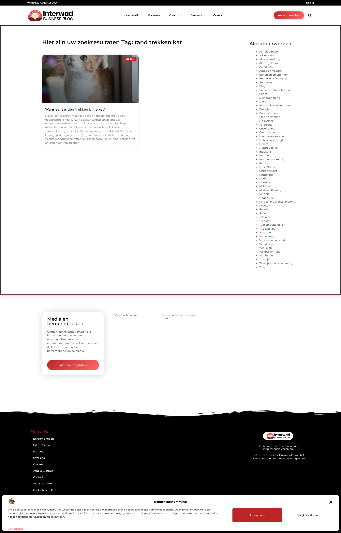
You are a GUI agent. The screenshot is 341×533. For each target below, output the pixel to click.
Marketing (266, 174)
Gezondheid (267, 128)
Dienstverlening (269, 97)
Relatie (263, 209)
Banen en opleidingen (274, 74)
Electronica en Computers (276, 105)
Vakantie (265, 232)
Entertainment (269, 113)
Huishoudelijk (268, 147)
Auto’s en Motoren (271, 70)
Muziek (264, 193)
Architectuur (267, 67)
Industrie (265, 151)
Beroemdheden (43, 438)
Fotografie (265, 124)
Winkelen (265, 247)
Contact (219, 15)
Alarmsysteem (268, 63)
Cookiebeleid (15, 528)
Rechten (264, 205)
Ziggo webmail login (127, 314)
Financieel (266, 120)
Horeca (264, 143)
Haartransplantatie (271, 136)
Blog (262, 86)
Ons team (198, 15)
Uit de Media (130, 15)
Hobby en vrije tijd (271, 140)
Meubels (264, 182)
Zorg (262, 267)
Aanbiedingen (268, 51)
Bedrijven (265, 82)
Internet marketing (271, 159)
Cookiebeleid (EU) (44, 490)
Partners (154, 15)
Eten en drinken (269, 116)
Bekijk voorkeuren (308, 515)
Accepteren (257, 515)
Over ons (175, 15)
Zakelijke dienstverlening (275, 263)
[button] (331, 502)
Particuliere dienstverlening (277, 201)
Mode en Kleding (270, 190)
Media (263, 178)
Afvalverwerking (269, 59)
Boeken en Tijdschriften (274, 90)
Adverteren (266, 55)
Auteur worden (43, 470)
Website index (42, 483)
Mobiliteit (265, 186)
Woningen (266, 255)
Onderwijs (266, 197)
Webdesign (266, 244)
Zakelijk (264, 259)
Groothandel (267, 132)
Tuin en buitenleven (272, 224)
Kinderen (265, 163)
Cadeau (264, 93)
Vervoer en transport (272, 240)
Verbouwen (266, 236)
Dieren (263, 101)
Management (268, 170)
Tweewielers (267, 228)
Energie (264, 109)
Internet (264, 155)
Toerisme (265, 220)
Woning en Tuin (269, 251)
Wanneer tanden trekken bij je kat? (75, 109)
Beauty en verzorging (273, 78)
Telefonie (265, 217)
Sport (262, 213)
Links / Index (267, 167)
